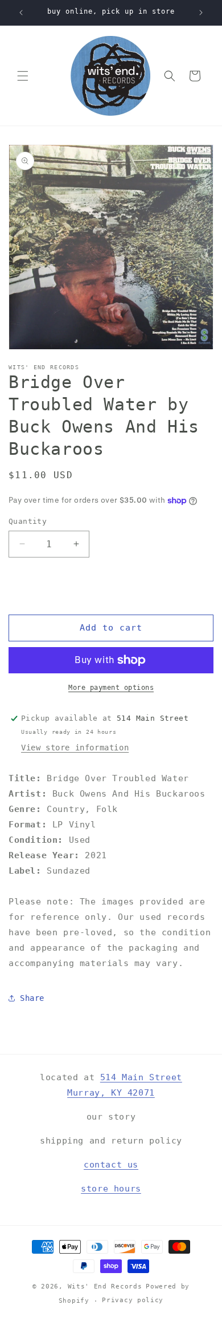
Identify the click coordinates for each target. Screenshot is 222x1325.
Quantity (28, 521)
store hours (111, 1188)
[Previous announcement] (21, 12)
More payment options (111, 688)
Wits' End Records (105, 1286)
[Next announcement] (200, 12)
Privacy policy (132, 1300)
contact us (111, 1165)
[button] (22, 75)
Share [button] (32, 998)
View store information (75, 747)
